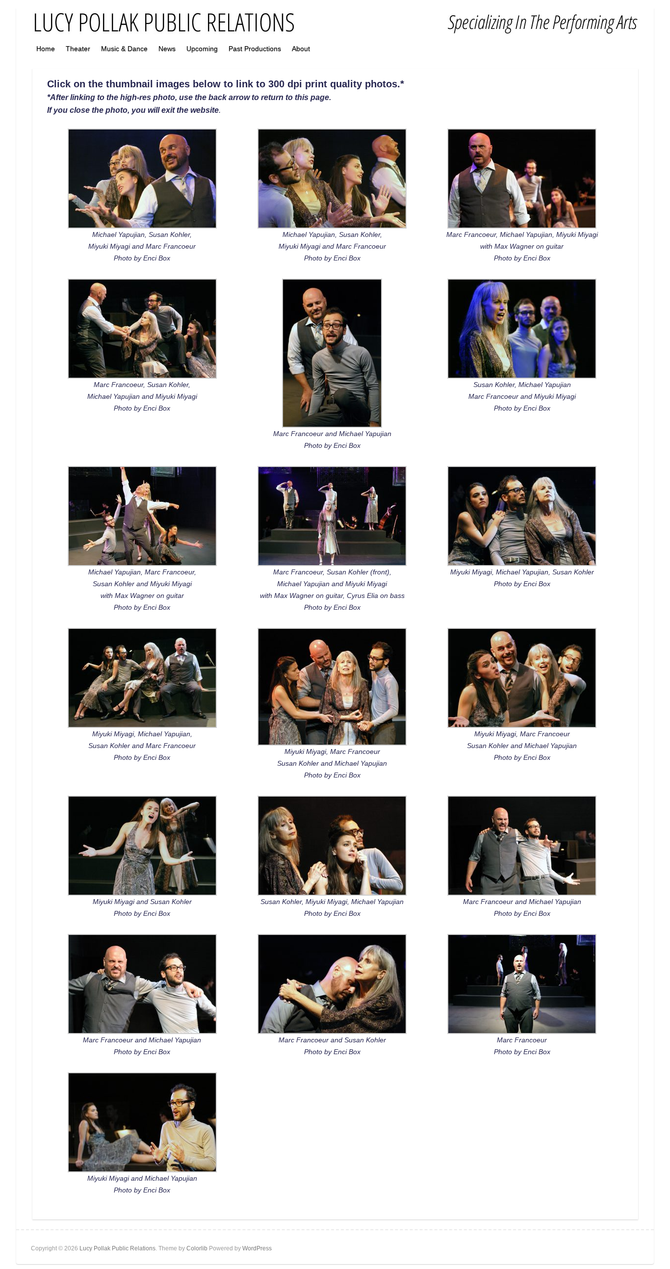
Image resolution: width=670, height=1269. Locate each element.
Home (45, 48)
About (301, 48)
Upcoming (202, 48)
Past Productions (255, 48)
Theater (78, 48)
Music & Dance (124, 48)
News (167, 48)
